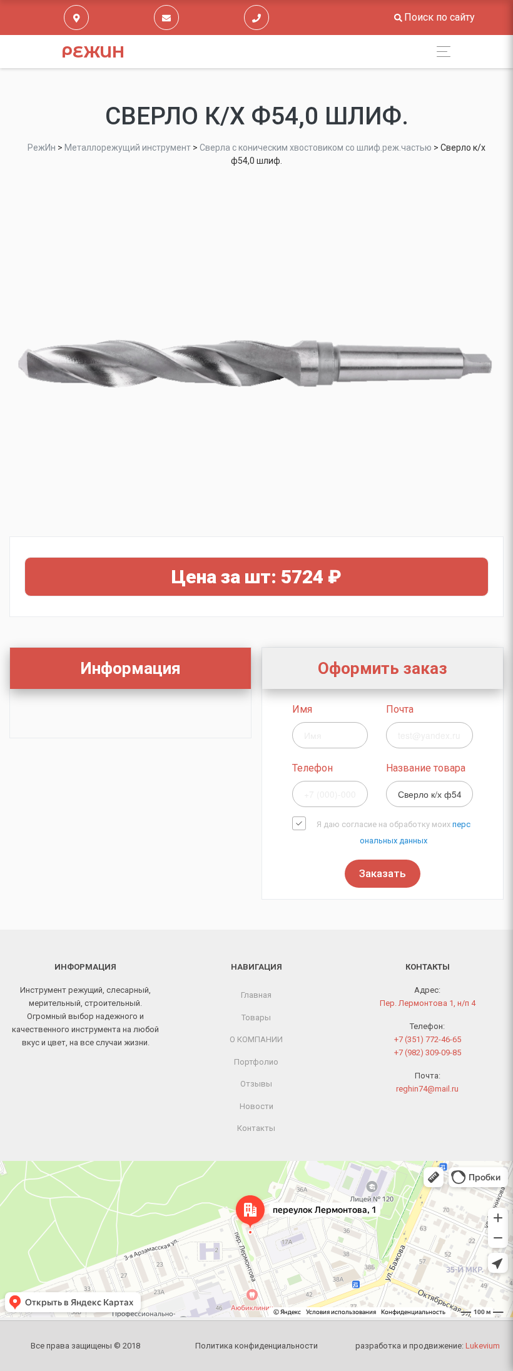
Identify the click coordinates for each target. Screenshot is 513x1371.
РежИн (92, 52)
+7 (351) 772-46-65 (427, 1039)
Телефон (312, 768)
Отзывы (256, 1083)
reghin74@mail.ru (427, 1088)
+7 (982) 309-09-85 (427, 1052)
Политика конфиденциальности (256, 1345)
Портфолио (256, 1062)
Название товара (425, 768)
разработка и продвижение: (427, 1345)
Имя (302, 709)
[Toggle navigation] (440, 51)
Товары (256, 1017)
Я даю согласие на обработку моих (393, 832)
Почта (400, 709)
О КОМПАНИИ (256, 1039)
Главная (256, 995)
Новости (256, 1106)
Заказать (382, 873)
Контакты (256, 1128)
